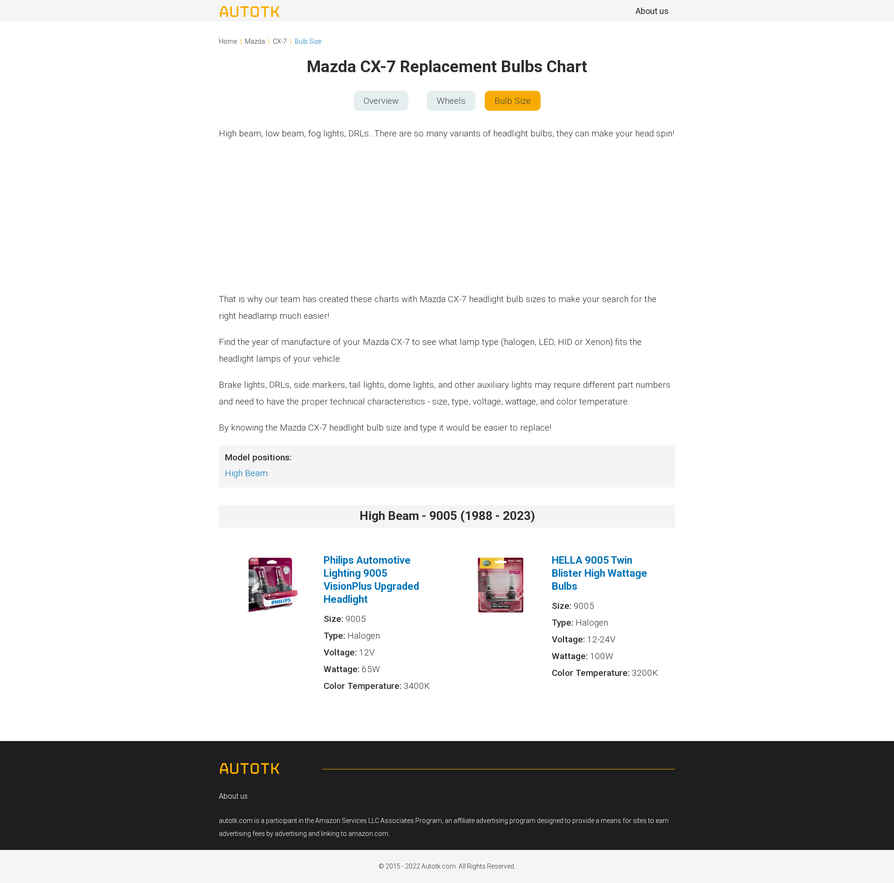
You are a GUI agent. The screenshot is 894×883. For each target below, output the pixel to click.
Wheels (451, 100)
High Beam (246, 473)
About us (233, 796)
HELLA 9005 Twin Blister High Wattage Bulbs (599, 573)
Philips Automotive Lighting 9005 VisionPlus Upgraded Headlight (371, 579)
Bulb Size (308, 41)
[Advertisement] (447, 216)
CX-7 (280, 41)
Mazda (255, 41)
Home (228, 41)
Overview (381, 100)
